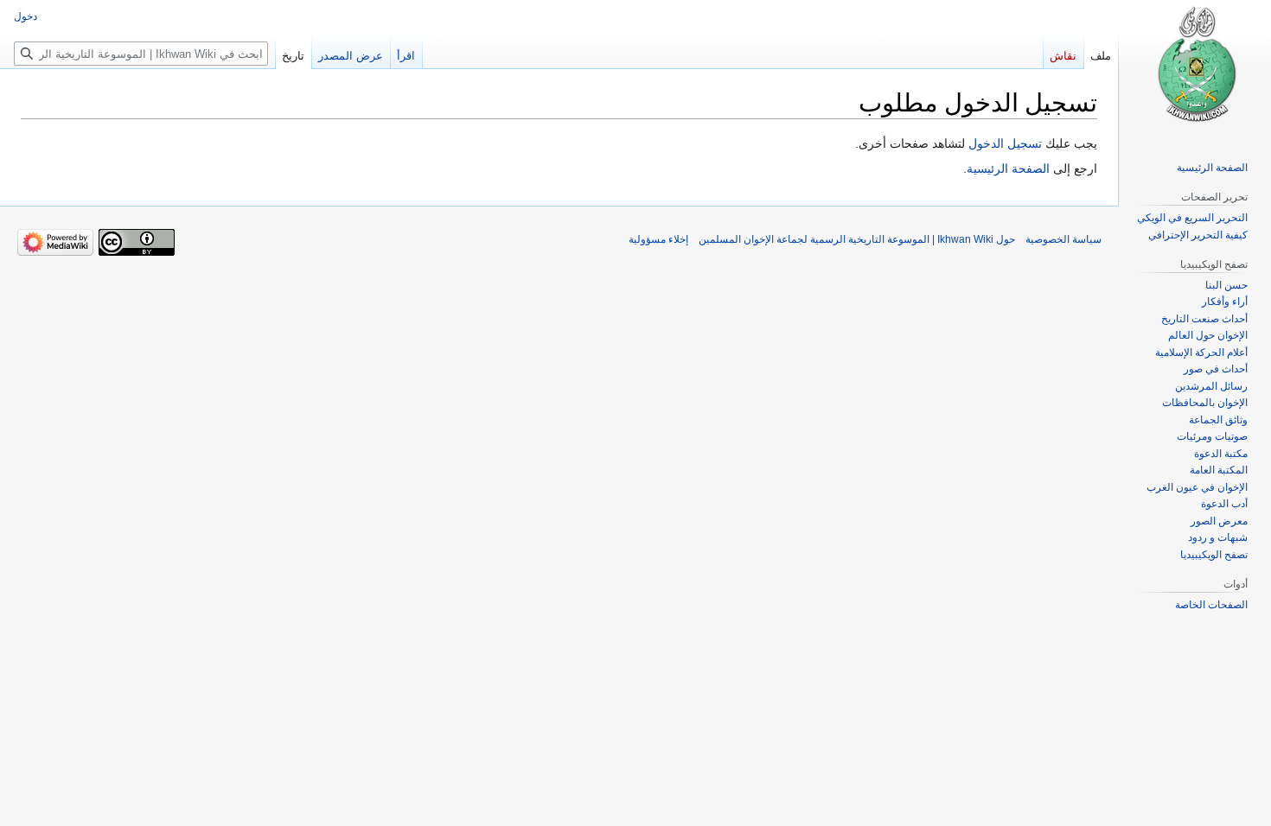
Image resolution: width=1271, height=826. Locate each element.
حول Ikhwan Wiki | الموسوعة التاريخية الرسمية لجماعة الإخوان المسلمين (857, 239)
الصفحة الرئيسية (1008, 168)
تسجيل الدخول (1005, 143)
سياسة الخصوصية (1063, 239)
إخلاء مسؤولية (658, 239)
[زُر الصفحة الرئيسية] (1195, 69)
